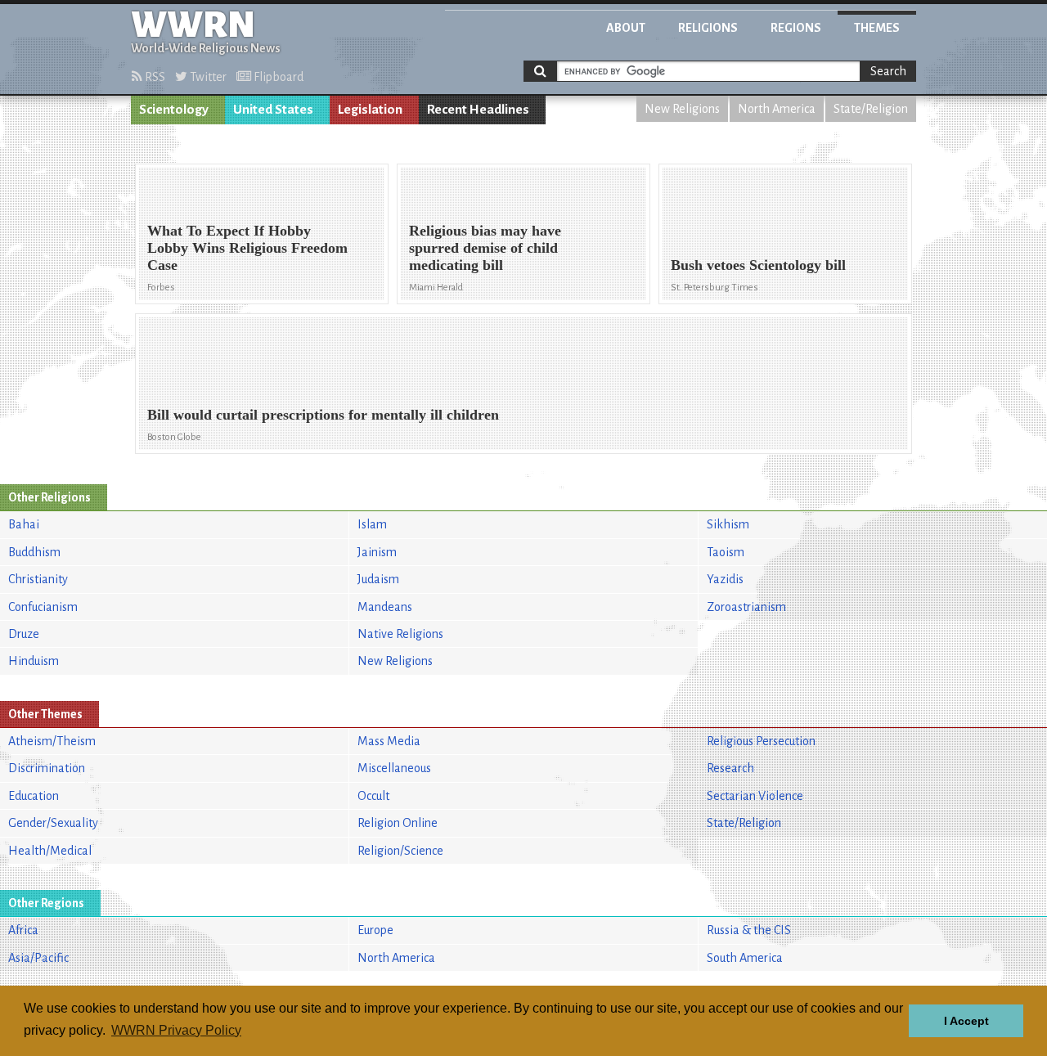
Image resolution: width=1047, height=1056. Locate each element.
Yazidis (725, 579)
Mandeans (384, 606)
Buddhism (34, 552)
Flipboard (277, 76)
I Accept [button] (966, 1020)
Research (730, 768)
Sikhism (728, 524)
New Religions (682, 108)
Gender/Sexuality (53, 822)
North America (777, 108)
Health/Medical (50, 850)
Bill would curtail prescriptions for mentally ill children (323, 415)
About (625, 27)
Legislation (370, 109)
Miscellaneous (394, 768)
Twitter (207, 76)
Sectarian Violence (755, 795)
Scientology (174, 109)
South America (745, 957)
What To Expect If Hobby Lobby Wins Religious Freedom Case (247, 247)
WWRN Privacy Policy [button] (176, 1030)
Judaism (378, 579)
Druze (23, 633)
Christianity (38, 579)
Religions (708, 27)
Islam (372, 524)
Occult (373, 795)
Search (888, 71)
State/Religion (871, 108)
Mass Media (388, 741)
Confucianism (43, 606)
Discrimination (46, 768)
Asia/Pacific (38, 957)
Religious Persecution (761, 741)
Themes (877, 27)
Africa (23, 930)
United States (273, 109)
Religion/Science (400, 850)
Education (33, 795)
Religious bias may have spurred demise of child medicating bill (485, 247)
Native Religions (400, 633)
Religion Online (397, 822)
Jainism (377, 552)
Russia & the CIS (749, 930)
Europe (375, 930)
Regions (796, 27)
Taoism (725, 552)
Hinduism (33, 660)
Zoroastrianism (746, 606)
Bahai (23, 524)
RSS (153, 76)
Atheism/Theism (52, 741)
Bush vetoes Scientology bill (758, 265)
